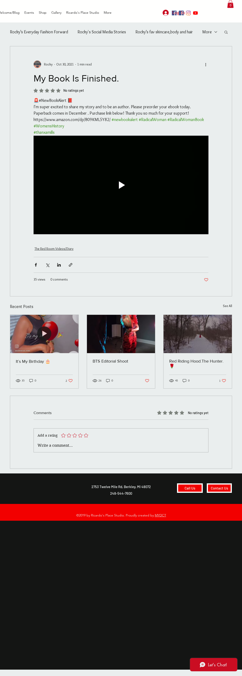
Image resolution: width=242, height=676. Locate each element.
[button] (230, 4)
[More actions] (205, 64)
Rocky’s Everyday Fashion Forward (39, 32)
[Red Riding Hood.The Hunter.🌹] (198, 334)
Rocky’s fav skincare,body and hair (164, 32)
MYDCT (160, 515)
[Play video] (121, 185)
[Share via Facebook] (36, 265)
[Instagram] (188, 13)
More (207, 32)
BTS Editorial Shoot (110, 361)
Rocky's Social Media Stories (102, 32)
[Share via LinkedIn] (59, 265)
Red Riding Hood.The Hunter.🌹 (196, 363)
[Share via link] (70, 265)
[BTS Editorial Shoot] (121, 334)
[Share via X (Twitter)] (47, 265)
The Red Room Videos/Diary (54, 249)
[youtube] (195, 13)
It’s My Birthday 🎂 (33, 361)
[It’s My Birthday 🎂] (44, 334)
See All (227, 306)
